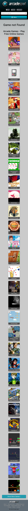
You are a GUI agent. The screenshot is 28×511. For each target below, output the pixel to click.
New (8, 9)
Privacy (9, 507)
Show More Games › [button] (14, 496)
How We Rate (7, 505)
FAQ (23, 505)
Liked (13, 9)
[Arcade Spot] (14, 4)
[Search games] (25, 13)
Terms (13, 507)
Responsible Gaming (16, 505)
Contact (18, 507)
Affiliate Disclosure (20, 504)
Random (20, 9)
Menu (15, 17)
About (5, 504)
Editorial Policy (11, 504)
